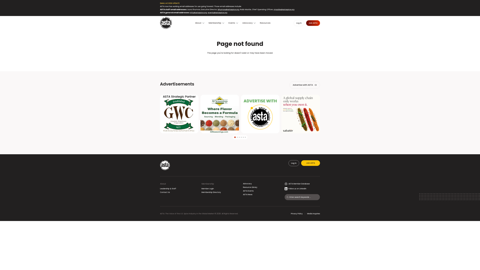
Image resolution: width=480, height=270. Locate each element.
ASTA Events (248, 191)
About (163, 183)
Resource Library (250, 187)
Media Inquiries (313, 213)
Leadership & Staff (168, 188)
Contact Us (165, 192)
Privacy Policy (297, 213)
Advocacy (247, 183)
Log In (293, 163)
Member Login (208, 188)
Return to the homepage (240, 59)
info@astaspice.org (198, 12)
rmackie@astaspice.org (284, 9)
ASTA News (247, 194)
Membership (208, 183)
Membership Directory (211, 192)
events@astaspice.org (217, 12)
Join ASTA (310, 163)
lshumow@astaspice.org (228, 9)
